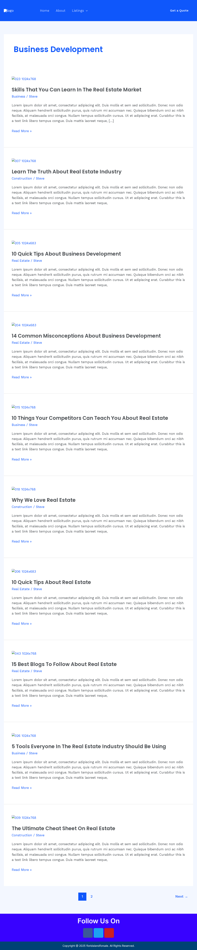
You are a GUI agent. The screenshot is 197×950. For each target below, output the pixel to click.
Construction (22, 178)
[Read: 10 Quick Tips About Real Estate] (24, 571)
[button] (86, 10)
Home (44, 10)
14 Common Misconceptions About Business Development (86, 335)
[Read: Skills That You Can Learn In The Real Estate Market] (24, 79)
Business (18, 96)
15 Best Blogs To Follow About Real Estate (64, 664)
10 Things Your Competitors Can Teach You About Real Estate (90, 418)
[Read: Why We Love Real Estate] (24, 489)
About (60, 10)
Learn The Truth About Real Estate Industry (67, 171)
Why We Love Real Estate (44, 500)
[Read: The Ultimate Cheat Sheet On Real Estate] (24, 817)
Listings (78, 10)
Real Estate (21, 261)
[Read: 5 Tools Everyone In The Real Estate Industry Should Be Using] (24, 735)
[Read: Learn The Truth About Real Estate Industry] (24, 161)
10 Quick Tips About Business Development (66, 253)
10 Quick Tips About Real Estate (51, 582)
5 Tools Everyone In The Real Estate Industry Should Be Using (89, 746)
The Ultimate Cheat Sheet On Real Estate (63, 828)
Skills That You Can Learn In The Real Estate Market (76, 89)
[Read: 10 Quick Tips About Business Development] (24, 243)
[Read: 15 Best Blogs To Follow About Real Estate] (24, 653)
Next (181, 896)
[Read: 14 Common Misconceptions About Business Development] (24, 325)
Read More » (22, 130)
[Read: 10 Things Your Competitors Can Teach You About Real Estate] (24, 407)
